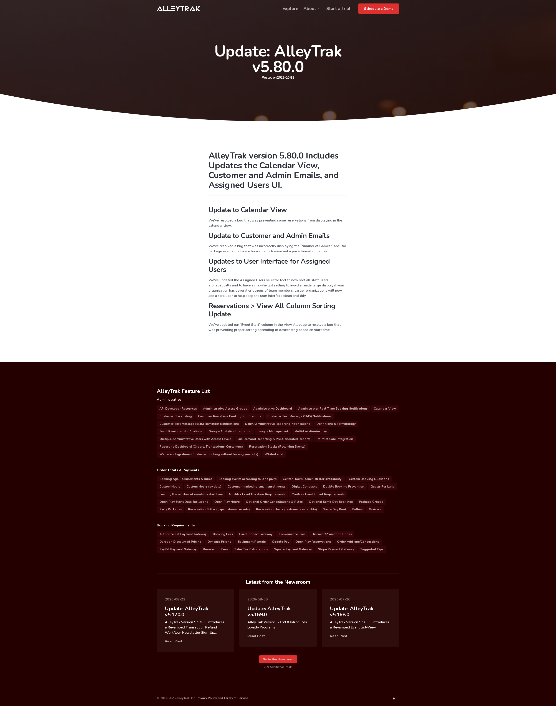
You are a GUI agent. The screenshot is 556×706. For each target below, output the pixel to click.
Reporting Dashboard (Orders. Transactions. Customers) (201, 447)
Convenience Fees (292, 534)
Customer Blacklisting (175, 416)
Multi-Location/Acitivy (311, 431)
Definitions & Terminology (336, 424)
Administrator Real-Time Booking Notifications (332, 409)
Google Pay (280, 542)
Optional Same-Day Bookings (331, 502)
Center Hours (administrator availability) (313, 479)
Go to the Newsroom (278, 659)
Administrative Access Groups (225, 409)
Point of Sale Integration (335, 439)
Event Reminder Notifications (180, 431)
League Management (273, 431)
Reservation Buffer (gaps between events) (219, 509)
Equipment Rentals (252, 542)
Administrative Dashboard (272, 409)
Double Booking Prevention (343, 486)
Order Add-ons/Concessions (358, 542)
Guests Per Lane (382, 486)
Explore (290, 9)
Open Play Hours (227, 502)
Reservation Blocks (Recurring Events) (277, 447)
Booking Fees (223, 534)
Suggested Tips (371, 549)
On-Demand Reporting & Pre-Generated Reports (274, 439)
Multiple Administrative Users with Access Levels (195, 439)
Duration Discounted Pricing (180, 542)
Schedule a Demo (379, 8)
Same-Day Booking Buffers (343, 509)
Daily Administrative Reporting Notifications (277, 424)
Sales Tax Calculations (251, 549)
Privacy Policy (207, 698)
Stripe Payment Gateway (336, 549)
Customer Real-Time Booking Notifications (229, 416)
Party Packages (170, 509)
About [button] (309, 9)
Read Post (173, 641)
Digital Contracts (304, 486)
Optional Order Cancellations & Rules (274, 502)
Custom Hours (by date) (204, 486)
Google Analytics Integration (229, 431)
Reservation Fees (215, 549)
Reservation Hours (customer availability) (286, 509)
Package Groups (371, 502)
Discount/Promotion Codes (332, 534)
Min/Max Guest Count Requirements (318, 494)
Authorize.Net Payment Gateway (183, 534)
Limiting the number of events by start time (191, 494)
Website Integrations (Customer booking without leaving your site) (208, 454)
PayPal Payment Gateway (178, 549)
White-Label (274, 454)
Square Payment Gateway (293, 549)
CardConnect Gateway (255, 534)
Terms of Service (236, 698)
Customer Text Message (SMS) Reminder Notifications (199, 424)
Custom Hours (169, 486)
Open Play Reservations (313, 542)
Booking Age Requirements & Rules (185, 479)
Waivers (375, 509)
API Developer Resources (178, 409)
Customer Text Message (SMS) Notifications (299, 416)
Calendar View (385, 409)
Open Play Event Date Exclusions (183, 502)
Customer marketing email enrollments (256, 486)
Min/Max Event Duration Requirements (257, 494)
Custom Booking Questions (369, 479)
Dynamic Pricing (220, 542)
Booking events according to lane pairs (247, 479)
